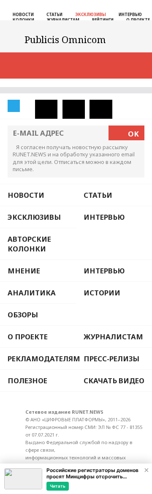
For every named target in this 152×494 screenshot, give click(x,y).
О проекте (28, 336)
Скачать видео (114, 380)
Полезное (27, 380)
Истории (102, 292)
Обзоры (23, 314)
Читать (57, 486)
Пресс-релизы (111, 358)
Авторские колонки (29, 244)
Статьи (54, 14)
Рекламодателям (42, 358)
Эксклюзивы (90, 14)
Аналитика (32, 292)
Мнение (24, 271)
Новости (23, 14)
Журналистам (113, 336)
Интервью (130, 14)
